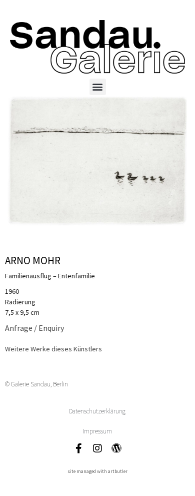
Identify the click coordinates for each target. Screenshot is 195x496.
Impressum (97, 431)
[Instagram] (97, 448)
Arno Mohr (32, 260)
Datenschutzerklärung (97, 411)
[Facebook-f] (79, 448)
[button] (98, 87)
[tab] (53, 349)
